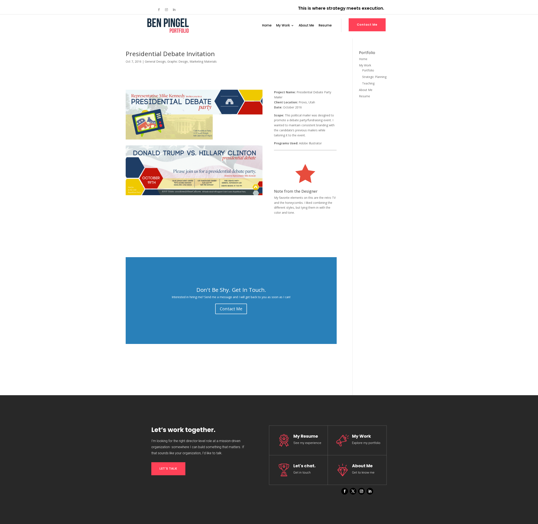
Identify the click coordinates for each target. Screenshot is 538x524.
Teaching (368, 83)
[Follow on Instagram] (166, 10)
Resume (325, 26)
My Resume (305, 436)
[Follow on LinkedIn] (174, 10)
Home (267, 26)
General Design (155, 61)
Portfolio (368, 70)
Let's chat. (304, 466)
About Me (306, 26)
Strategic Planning (374, 77)
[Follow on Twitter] (353, 491)
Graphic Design (177, 61)
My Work (283, 26)
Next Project (291, 230)
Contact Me (367, 24)
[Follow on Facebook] (159, 10)
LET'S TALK (168, 468)
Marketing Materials (203, 61)
